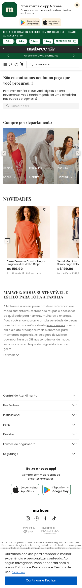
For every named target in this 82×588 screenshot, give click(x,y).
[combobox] (52, 64)
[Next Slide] (78, 49)
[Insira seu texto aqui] (28, 518)
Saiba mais (18, 572)
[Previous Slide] (3, 49)
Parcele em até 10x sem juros (41, 55)
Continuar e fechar (41, 581)
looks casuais (56, 325)
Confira (6, 177)
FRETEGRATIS (63, 41)
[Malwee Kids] (41, 49)
